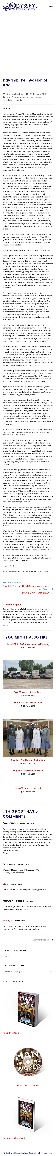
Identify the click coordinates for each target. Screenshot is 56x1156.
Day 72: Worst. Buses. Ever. (28, 692)
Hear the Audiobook (28, 1085)
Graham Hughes (14, 94)
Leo (5, 883)
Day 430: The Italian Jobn (28, 702)
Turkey (20, 100)
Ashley (6, 920)
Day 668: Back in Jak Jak (28, 788)
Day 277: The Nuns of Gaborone (28, 760)
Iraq (8, 97)
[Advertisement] (28, 43)
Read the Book (11, 1032)
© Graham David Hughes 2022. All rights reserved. (27, 1152)
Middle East (20, 97)
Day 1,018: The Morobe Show (28, 770)
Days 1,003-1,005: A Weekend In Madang (28, 644)
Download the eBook (14, 1138)
